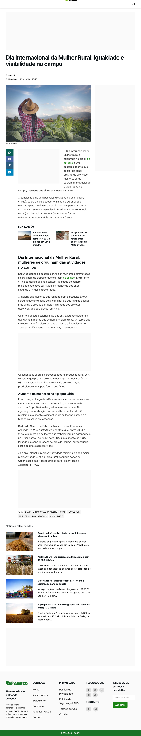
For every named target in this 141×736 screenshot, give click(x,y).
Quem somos (40, 695)
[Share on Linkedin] (9, 172)
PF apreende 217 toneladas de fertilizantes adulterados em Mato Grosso (79, 238)
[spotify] (88, 709)
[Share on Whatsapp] (9, 152)
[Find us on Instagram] (101, 690)
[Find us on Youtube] (88, 695)
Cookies (64, 714)
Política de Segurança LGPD (69, 701)
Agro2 (12, 75)
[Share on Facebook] (9, 159)
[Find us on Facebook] (88, 690)
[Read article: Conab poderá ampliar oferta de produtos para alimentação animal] (19, 541)
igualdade (73, 512)
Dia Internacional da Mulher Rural (45, 512)
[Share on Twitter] (9, 165)
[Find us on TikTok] (95, 695)
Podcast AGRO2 (41, 711)
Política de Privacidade (66, 691)
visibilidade (56, 516)
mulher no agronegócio (33, 516)
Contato (37, 717)
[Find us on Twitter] (95, 690)
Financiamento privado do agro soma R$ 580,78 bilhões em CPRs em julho (41, 238)
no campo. (68, 277)
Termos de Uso (68, 708)
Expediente (39, 700)
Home (35, 689)
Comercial (38, 706)
